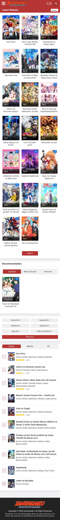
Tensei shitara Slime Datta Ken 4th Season (36, 380)
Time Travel (49, 471)
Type (15, 331)
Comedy (26, 370)
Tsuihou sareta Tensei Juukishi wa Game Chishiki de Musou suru (34, 436)
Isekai (45, 383)
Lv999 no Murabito (24, 481)
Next (29, 253)
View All (54, 10)
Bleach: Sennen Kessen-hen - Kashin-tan (35, 395)
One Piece (20, 353)
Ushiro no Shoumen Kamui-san (30, 367)
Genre (15, 320)
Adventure (33, 357)
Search (31, 337)
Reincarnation (21, 386)
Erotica (33, 370)
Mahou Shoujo (30, 271)
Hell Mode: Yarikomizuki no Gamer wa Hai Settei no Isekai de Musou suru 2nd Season (36, 453)
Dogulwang (21, 467)
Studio (15, 326)
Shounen (48, 271)
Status (43, 326)
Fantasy (41, 357)
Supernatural (42, 370)
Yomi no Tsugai (23, 408)
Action (25, 357)
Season (43, 320)
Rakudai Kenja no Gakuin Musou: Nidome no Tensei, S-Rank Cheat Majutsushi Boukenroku (36, 423)
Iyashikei (12, 271)
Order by (43, 331)
